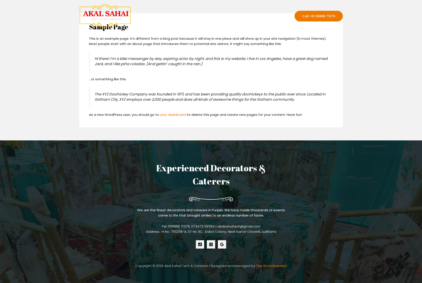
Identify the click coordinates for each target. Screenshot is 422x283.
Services (217, 16)
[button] (319, 16)
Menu (282, 16)
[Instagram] (211, 244)
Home (176, 16)
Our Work (240, 16)
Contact (263, 16)
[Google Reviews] (222, 244)
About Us (195, 16)
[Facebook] (200, 244)
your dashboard (173, 114)
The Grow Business (271, 265)
